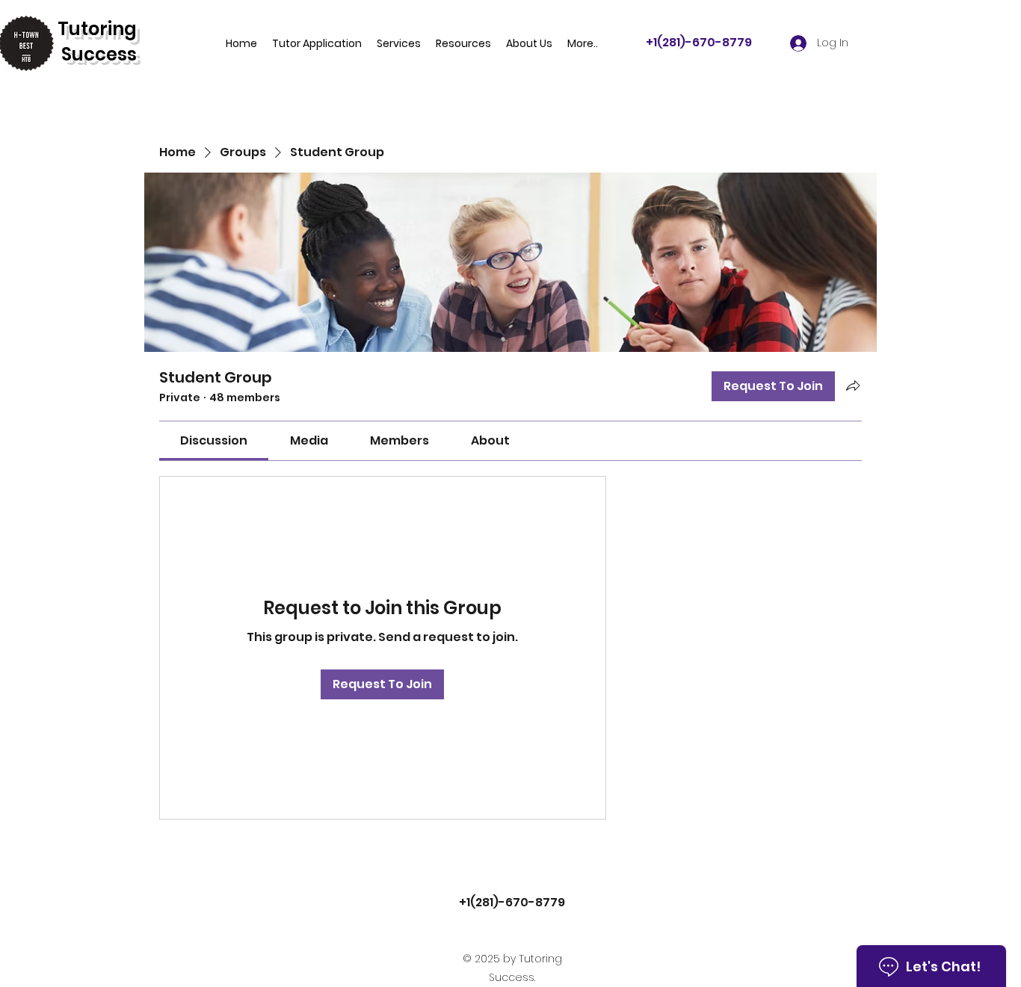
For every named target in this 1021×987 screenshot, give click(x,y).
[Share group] (853, 386)
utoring (103, 28)
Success (99, 54)
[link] (213, 440)
